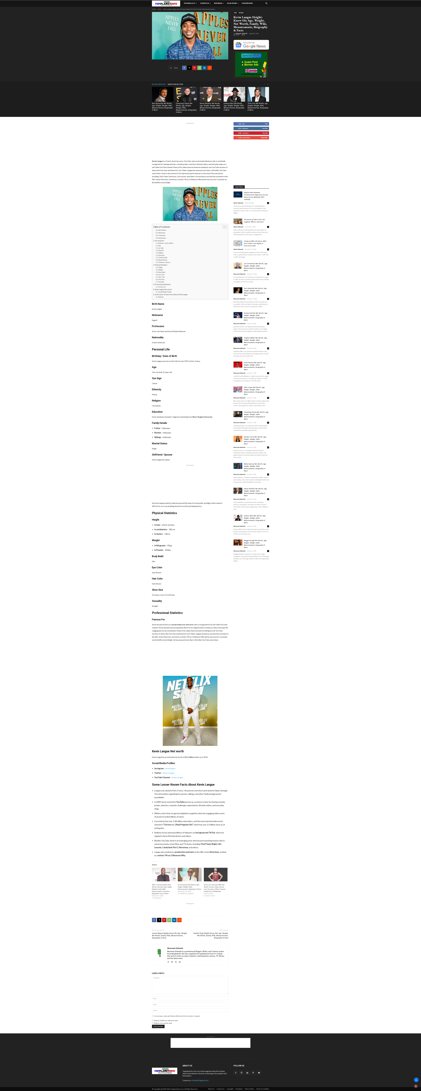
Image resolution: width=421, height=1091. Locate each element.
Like (266, 124)
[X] (189, 68)
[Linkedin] (204, 68)
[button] (266, 4)
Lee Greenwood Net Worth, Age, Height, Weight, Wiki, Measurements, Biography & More (256, 267)
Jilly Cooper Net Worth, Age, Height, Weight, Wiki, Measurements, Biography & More (254, 391)
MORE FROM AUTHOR (175, 84)
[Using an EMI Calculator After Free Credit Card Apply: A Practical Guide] (238, 243)
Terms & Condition (262, 1089)
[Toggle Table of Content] (223, 227)
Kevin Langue (168, 773)
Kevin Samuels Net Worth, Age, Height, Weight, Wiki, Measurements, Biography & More (189, 887)
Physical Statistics (161, 265)
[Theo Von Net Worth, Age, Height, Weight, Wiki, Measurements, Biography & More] (258, 94)
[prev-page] (265, 84)
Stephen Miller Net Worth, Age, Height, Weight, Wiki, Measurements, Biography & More (255, 341)
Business (218, 3)
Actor (159, 9)
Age (159, 245)
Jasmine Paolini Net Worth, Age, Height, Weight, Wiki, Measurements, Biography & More (256, 317)
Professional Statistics (163, 284)
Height (160, 267)
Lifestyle (204, 3)
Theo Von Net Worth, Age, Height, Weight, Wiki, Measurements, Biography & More (258, 107)
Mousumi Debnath (241, 33)
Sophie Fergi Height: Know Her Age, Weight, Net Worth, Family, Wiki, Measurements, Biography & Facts (211, 935)
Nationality (162, 238)
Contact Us (221, 1089)
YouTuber (241, 13)
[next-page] (268, 84)
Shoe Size (161, 279)
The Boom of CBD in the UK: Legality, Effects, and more (254, 220)
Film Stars (232, 3)
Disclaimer (239, 1089)
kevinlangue (170, 768)
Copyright (230, 1089)
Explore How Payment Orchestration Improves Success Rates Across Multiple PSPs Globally (256, 196)
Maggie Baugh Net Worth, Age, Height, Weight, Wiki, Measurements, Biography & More (255, 544)
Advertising (247, 3)
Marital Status (162, 260)
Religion (160, 253)
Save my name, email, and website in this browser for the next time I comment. (177, 1016)
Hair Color (161, 277)
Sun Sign (161, 248)
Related (160, 297)
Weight (160, 270)
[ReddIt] (209, 68)
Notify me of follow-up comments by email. (166, 1020)
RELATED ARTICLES (159, 84)
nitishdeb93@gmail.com (200, 1080)
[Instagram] (241, 1073)
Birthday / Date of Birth (165, 243)
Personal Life (159, 241)
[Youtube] (259, 1073)
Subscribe (264, 137)
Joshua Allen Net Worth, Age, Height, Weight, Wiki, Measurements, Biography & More (234, 107)
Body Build (161, 272)
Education (161, 255)
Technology (189, 3)
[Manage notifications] (416, 1086)
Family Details (162, 257)
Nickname (162, 233)
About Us (211, 1089)
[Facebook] (184, 68)
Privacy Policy (249, 1089)
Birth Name (162, 230)
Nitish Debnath (238, 203)
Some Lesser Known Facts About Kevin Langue (171, 294)
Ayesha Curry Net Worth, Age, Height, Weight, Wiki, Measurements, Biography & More (255, 440)
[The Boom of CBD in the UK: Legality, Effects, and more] (238, 222)
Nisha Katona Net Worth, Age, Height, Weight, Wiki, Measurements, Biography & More (255, 467)
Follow (265, 128)
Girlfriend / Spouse (164, 262)
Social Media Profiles (165, 292)
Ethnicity (161, 250)
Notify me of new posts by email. (163, 1023)
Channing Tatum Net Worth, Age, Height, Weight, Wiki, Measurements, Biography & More (256, 416)
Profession (162, 235)
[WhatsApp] (199, 68)
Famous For (162, 287)
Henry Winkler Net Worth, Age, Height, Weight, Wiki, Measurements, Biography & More (210, 107)
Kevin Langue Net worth (163, 289)
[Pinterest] (194, 68)
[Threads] (180, 962)
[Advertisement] (190, 140)
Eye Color (161, 274)
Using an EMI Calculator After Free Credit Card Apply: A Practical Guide (255, 243)
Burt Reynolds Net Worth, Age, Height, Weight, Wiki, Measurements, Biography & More (162, 107)
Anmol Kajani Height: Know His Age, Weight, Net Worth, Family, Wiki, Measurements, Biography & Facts (169, 935)
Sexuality (161, 282)
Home (154, 9)
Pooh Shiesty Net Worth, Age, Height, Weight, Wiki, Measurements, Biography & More (255, 366)
